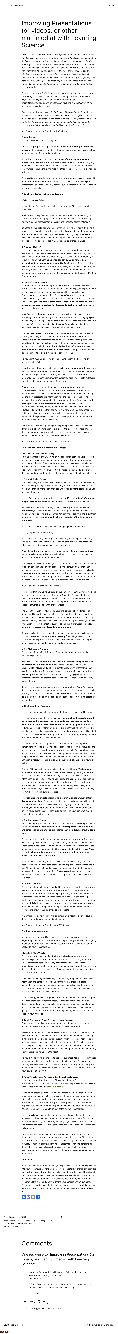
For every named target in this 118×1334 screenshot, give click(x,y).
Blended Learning (11, 1221)
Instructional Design (28, 1221)
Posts (30, 1223)
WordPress (109, 1325)
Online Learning (10, 1223)
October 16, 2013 (36, 1278)
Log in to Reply (35, 1293)
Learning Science (44, 1221)
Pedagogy (22, 1223)
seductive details (55, 1086)
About (111, 5)
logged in (38, 1308)
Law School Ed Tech (13, 5)
